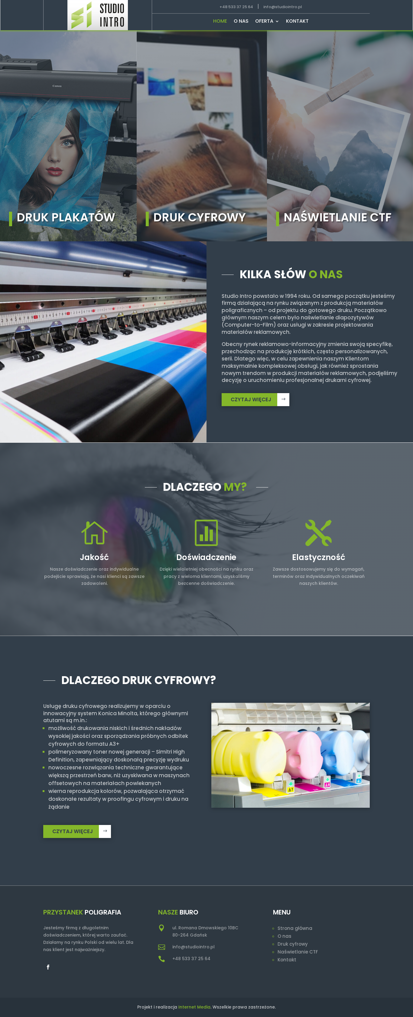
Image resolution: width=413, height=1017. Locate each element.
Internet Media (194, 1007)
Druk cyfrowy (293, 944)
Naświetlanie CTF (298, 952)
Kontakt (297, 21)
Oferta (264, 21)
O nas (241, 21)
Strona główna (295, 928)
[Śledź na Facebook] (48, 967)
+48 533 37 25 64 (236, 7)
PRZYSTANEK (63, 912)
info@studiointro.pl (282, 7)
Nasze (168, 912)
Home (220, 21)
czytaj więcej (251, 399)
